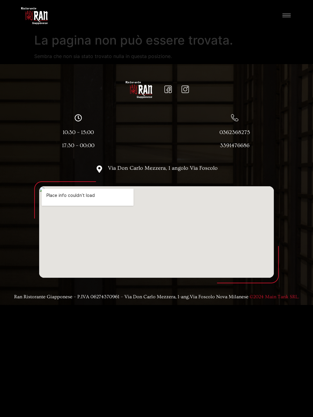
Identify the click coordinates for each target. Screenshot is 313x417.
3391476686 (234, 145)
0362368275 (234, 132)
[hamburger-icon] (286, 15)
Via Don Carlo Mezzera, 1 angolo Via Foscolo (163, 168)
